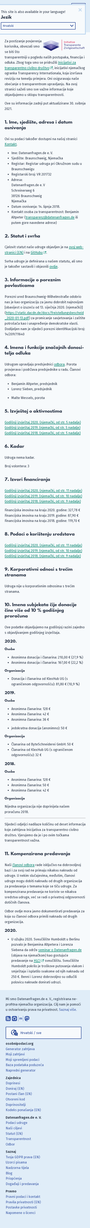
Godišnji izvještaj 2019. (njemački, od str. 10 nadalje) (43, 496)
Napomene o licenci (20, 1213)
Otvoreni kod (15, 1099)
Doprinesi (13, 1083)
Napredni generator (21, 1070)
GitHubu (37, 252)
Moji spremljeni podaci (22, 1060)
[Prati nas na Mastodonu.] (27, 1017)
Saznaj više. (68, 1010)
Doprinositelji (16, 1105)
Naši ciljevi (14, 1128)
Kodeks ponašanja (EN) (23, 1110)
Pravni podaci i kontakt (23, 1197)
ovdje (53, 267)
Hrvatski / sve (30, 1033)
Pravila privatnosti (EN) (23, 1202)
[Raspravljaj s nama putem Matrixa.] (20, 1017)
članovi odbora (23, 865)
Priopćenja (14, 1178)
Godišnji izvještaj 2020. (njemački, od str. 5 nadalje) (43, 422)
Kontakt (11, 144)
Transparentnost (18, 1139)
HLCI (37, 961)
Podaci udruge (16, 1123)
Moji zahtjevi (15, 1054)
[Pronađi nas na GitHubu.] (14, 1017)
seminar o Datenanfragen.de (60, 950)
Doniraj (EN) (15, 1089)
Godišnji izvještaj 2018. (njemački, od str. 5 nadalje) (43, 433)
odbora (59, 364)
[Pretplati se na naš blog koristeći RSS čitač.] (8, 1017)
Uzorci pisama (16, 1162)
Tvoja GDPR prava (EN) (23, 1157)
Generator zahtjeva (20, 1049)
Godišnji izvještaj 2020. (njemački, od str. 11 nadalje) (43, 491)
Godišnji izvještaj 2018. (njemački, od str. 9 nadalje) (43, 501)
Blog (9, 1173)
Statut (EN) (14, 1134)
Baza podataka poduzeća (25, 1065)
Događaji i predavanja (22, 1184)
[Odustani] (80, 10)
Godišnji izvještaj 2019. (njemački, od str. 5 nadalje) (42, 428)
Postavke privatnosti (21, 1207)
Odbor (10, 1144)
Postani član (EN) (19, 1094)
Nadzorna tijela (17, 1168)
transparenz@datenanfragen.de (50, 217)
